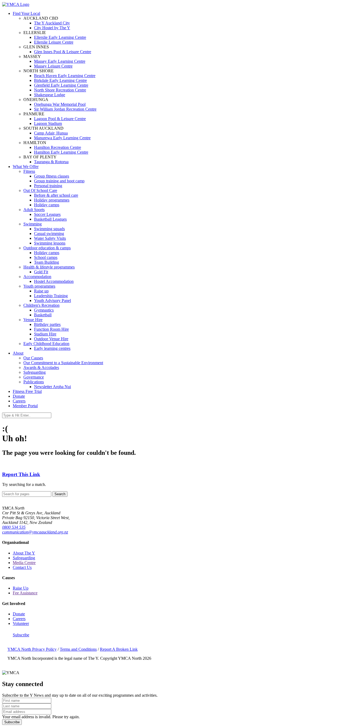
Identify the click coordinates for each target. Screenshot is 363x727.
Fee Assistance (25, 593)
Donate (19, 396)
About (18, 353)
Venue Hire (33, 319)
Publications (33, 382)
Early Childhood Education (46, 343)
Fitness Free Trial (27, 391)
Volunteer (21, 623)
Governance (33, 377)
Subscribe (21, 635)
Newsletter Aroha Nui (52, 386)
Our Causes (33, 358)
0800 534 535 (14, 527)
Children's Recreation (41, 305)
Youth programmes (39, 286)
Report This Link (21, 474)
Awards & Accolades (41, 367)
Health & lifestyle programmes (49, 267)
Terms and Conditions (78, 649)
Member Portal (25, 406)
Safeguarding (34, 372)
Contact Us (22, 567)
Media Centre (24, 562)
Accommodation (37, 276)
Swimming (32, 224)
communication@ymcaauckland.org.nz (35, 532)
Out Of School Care (40, 190)
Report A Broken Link (119, 649)
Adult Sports (34, 209)
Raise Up (20, 588)
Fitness (29, 171)
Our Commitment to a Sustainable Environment (63, 362)
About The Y (24, 553)
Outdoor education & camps (47, 248)
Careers (19, 401)
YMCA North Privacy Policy (32, 649)
